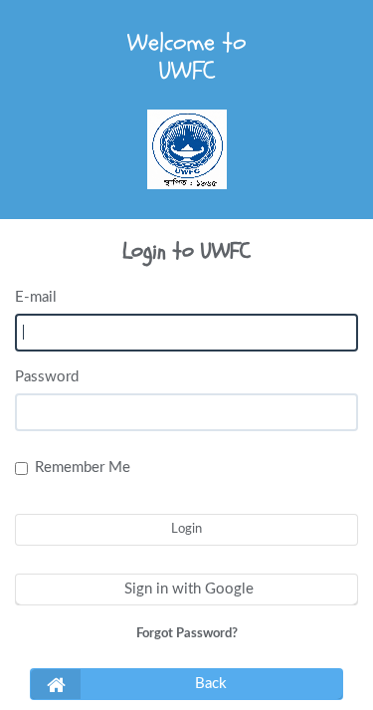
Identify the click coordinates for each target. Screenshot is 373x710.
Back (211, 683)
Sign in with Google (187, 589)
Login (186, 529)
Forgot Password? (187, 633)
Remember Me (82, 467)
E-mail (36, 297)
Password (47, 376)
